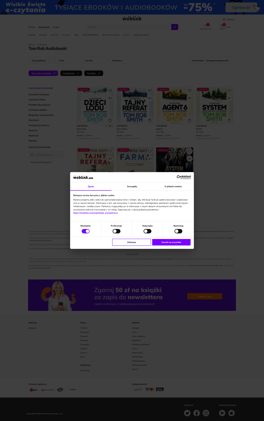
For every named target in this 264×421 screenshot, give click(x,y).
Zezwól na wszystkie (171, 242)
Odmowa (131, 242)
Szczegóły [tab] (132, 186)
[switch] (116, 231)
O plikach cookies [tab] (173, 186)
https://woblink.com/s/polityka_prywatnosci (95, 213)
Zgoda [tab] (91, 186)
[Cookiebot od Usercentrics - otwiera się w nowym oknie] (179, 177)
